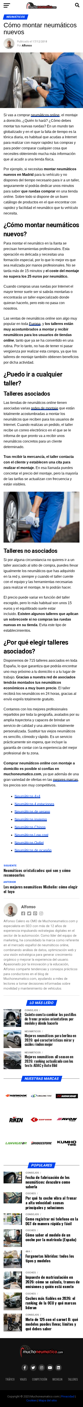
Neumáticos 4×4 (27, 796)
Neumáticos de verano (32, 812)
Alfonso (27, 45)
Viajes (23, 1379)
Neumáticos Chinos (30, 827)
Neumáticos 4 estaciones (34, 804)
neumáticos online (45, 115)
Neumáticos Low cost (31, 835)
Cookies (31, 1400)
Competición (39, 1379)
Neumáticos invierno (31, 819)
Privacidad (67, 1396)
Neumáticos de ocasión (33, 850)
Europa (35, 324)
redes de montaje (44, 408)
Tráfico (10, 1379)
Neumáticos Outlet (29, 843)
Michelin (57, 1379)
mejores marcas (65, 780)
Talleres (73, 1379)
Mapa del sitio (48, 1400)
